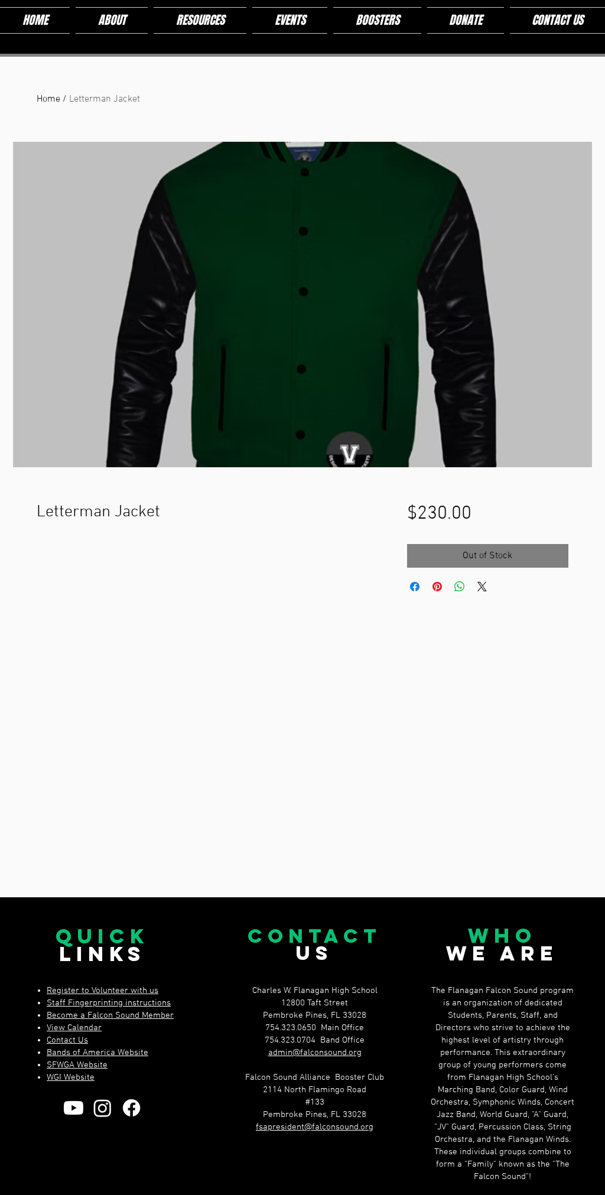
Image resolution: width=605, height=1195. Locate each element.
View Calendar (74, 1028)
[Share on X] (482, 586)
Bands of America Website (97, 1052)
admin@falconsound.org (315, 1052)
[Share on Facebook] (415, 586)
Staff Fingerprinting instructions (109, 1003)
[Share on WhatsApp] (460, 586)
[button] (112, 20)
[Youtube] (73, 1107)
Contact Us (67, 1040)
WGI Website (71, 1077)
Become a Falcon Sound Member (110, 1015)
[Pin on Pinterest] (437, 586)
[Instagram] (102, 1107)
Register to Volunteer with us (102, 990)
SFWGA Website (77, 1065)
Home (48, 99)
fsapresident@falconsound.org (314, 1127)
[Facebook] (131, 1107)
